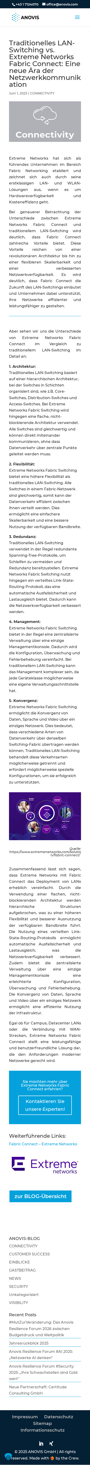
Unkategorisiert (24, 1294)
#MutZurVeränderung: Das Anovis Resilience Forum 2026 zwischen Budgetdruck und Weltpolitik (41, 1328)
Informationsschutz (43, 1430)
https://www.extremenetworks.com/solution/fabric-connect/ (45, 853)
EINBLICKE (19, 1262)
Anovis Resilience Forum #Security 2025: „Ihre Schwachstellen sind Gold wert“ (43, 1372)
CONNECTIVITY (42, 93)
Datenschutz (58, 1416)
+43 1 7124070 (27, 4)
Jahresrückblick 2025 (28, 1343)
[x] (52, 1444)
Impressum (25, 1416)
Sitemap (42, 1423)
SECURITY (18, 1286)
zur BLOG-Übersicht (40, 1196)
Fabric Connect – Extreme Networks (43, 1144)
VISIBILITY (18, 1303)
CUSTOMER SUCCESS (29, 1254)
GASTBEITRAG (22, 1270)
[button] (8, 1456)
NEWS (15, 1278)
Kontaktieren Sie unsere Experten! (45, 1105)
